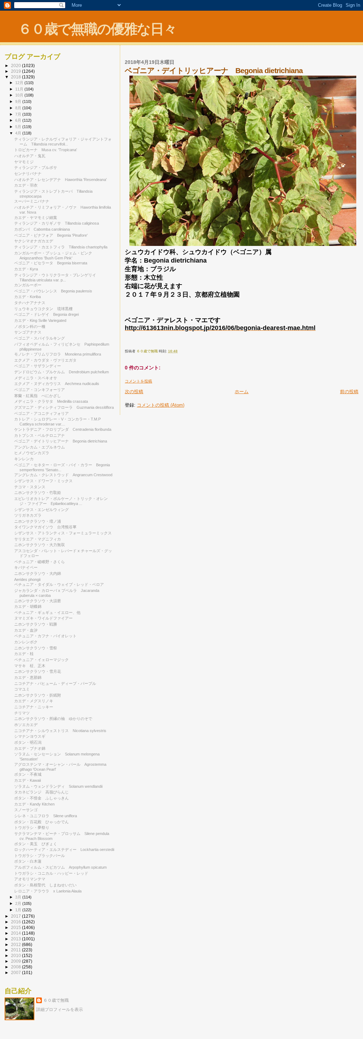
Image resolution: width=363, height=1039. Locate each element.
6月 (18, 120)
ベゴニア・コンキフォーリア (39, 389)
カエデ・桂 (24, 654)
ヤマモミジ (24, 162)
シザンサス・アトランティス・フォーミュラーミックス (63, 533)
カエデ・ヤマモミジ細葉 (37, 217)
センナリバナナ (27, 173)
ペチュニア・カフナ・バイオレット (47, 636)
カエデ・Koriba (27, 297)
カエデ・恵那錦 (27, 677)
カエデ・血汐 (26, 630)
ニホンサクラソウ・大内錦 (37, 573)
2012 (16, 944)
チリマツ (24, 713)
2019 (16, 71)
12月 (19, 83)
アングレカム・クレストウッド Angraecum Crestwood (63, 475)
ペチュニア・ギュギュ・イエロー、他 (47, 612)
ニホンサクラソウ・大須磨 (37, 601)
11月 (19, 89)
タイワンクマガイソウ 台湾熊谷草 (45, 527)
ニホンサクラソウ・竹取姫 (37, 492)
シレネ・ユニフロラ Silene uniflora (45, 816)
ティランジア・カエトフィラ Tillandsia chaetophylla (60, 247)
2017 (16, 916)
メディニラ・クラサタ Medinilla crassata (51, 401)
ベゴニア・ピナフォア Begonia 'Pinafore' (51, 235)
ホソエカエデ (26, 724)
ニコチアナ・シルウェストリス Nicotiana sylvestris (60, 731)
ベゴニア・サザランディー (39, 366)
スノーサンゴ (27, 810)
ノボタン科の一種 (29, 326)
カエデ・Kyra (26, 269)
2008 (16, 966)
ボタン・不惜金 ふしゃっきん (41, 798)
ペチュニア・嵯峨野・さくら (39, 562)
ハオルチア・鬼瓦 (29, 156)
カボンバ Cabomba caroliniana (42, 229)
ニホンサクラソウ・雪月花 (37, 671)
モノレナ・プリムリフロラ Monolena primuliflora (57, 354)
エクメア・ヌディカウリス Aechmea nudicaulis (56, 383)
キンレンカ (24, 459)
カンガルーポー (27, 285)
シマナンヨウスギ (31, 736)
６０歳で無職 (56, 1000)
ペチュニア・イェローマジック (41, 660)
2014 (16, 933)
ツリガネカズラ (27, 515)
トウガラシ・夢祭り (31, 827)
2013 (16, 938)
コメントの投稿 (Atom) (160, 405)
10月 (19, 95)
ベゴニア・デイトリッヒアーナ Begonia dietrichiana (60, 441)
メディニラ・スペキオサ (35, 378)
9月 (18, 101)
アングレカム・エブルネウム (39, 447)
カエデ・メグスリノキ (33, 701)
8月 (18, 108)
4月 (18, 133)
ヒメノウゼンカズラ (31, 453)
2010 (16, 955)
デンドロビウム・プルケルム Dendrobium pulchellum (61, 372)
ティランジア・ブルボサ (35, 167)
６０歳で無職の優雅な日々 (97, 29)
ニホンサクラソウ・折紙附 (37, 695)
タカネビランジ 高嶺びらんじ (41, 792)
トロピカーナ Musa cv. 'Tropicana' (45, 150)
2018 (16, 77)
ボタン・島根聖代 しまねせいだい (45, 885)
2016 (16, 921)
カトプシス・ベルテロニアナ (39, 435)
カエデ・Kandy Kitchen (34, 804)
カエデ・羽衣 (27, 185)
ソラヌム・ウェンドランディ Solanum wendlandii (58, 786)
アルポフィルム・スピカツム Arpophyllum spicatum (60, 867)
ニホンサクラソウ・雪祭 (35, 648)
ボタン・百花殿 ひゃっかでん (41, 822)
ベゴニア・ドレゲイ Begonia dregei (46, 314)
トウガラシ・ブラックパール (41, 855)
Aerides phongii (27, 579)
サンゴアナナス (27, 332)
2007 (16, 972)
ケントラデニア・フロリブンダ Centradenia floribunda (62, 429)
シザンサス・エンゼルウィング (43, 509)
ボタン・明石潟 (27, 742)
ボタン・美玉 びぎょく (35, 844)
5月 (18, 127)
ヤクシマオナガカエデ (33, 241)
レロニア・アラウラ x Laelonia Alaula (48, 891)
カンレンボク (26, 642)
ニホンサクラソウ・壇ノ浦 (37, 521)
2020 (16, 65)
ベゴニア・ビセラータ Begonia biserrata (50, 263)
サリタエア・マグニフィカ (37, 539)
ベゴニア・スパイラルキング (39, 338)
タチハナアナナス (29, 303)
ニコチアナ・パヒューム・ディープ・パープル (57, 683)
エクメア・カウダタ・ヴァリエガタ (45, 360)
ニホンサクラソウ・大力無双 (39, 545)
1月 (18, 910)
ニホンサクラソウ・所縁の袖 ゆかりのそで (53, 718)
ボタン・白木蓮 (29, 861)
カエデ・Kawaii (27, 780)
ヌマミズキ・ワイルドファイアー (43, 618)
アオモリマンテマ (31, 879)
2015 (16, 927)
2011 (16, 949)
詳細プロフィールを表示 (59, 1009)
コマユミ (22, 689)
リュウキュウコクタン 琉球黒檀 (43, 309)
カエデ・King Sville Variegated (40, 320)
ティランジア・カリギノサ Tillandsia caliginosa (56, 223)
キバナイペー (26, 567)
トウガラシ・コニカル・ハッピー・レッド (53, 873)
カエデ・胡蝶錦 (27, 606)
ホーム (241, 391)
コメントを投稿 (138, 381)
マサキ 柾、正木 (29, 666)
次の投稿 (134, 391)
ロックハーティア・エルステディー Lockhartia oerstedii (64, 849)
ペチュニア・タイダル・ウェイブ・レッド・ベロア (61, 584)
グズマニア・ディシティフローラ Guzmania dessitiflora (64, 407)
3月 (18, 897)
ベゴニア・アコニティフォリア (41, 413)
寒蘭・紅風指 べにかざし (37, 396)
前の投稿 (349, 391)
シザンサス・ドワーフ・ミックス (43, 481)
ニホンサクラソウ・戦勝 (35, 624)
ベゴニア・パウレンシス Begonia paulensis (53, 291)
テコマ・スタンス (29, 487)
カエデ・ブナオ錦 (29, 748)
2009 (16, 961)
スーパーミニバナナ (33, 201)
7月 (18, 114)
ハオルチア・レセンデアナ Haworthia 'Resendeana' (60, 179)
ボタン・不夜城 (27, 774)
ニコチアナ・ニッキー (35, 707)
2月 (18, 903)
